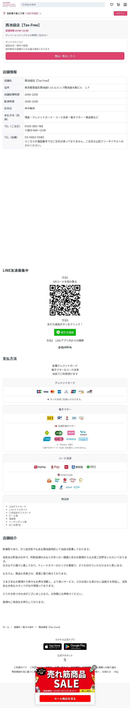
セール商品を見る (65, 698)
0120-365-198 (34, 126)
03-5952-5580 (34, 137)
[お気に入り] (112, 5)
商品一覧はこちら (65, 56)
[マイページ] (125, 5)
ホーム (6, 627)
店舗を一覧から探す (24, 627)
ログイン (120, 13)
